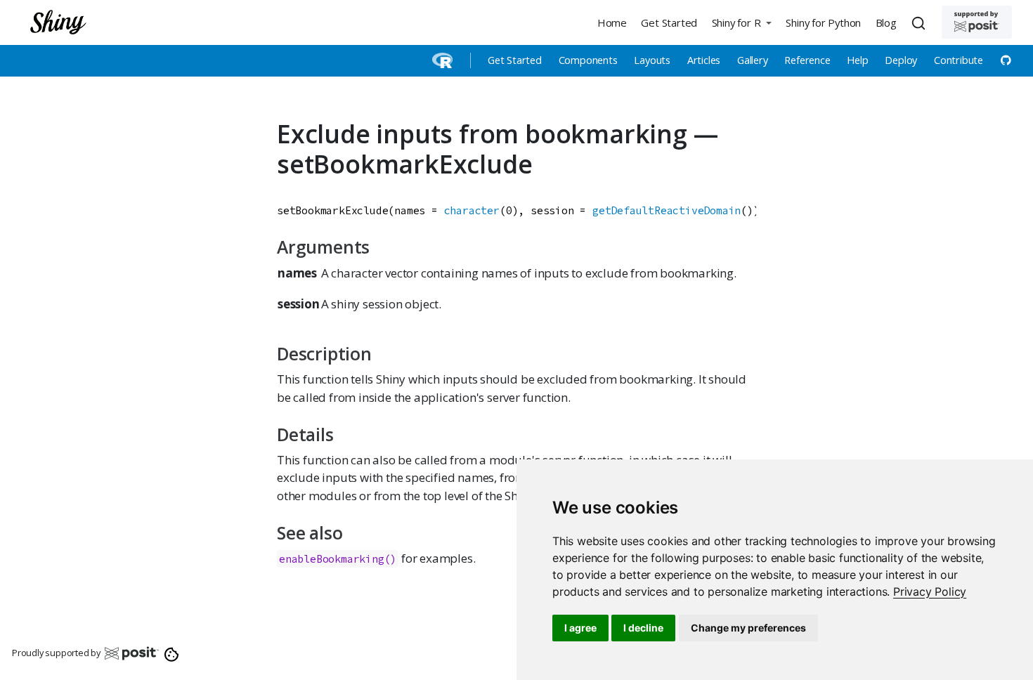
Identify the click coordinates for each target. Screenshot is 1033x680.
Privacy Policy (929, 591)
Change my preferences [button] (748, 628)
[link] (929, 591)
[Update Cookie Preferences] (172, 652)
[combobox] (921, 22)
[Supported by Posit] (977, 22)
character (472, 210)
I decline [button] (643, 628)
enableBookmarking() (337, 558)
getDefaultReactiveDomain (666, 210)
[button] (741, 22)
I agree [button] (580, 628)
